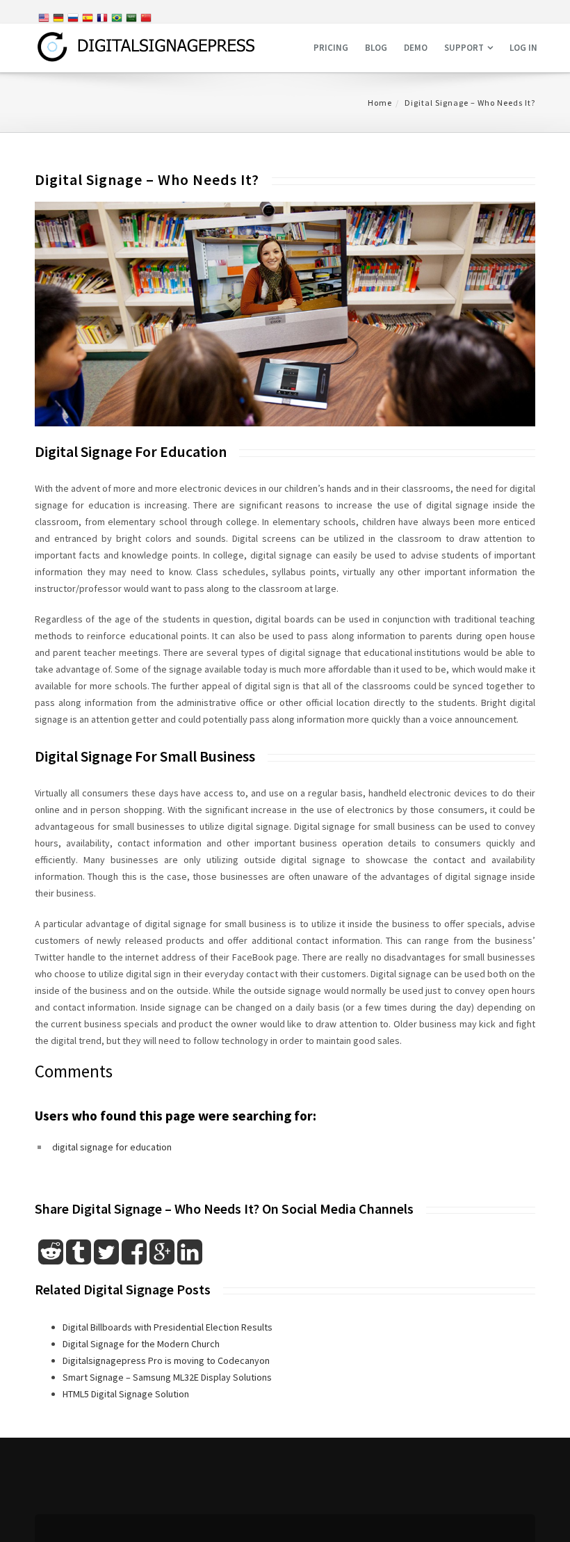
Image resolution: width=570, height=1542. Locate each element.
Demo (415, 48)
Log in (523, 48)
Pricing (331, 48)
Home (380, 102)
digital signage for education (112, 1147)
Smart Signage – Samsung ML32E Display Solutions (167, 1377)
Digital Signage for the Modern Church (141, 1344)
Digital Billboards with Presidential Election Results (167, 1327)
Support (464, 48)
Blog (376, 48)
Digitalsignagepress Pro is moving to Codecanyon (166, 1360)
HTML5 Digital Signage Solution (126, 1394)
